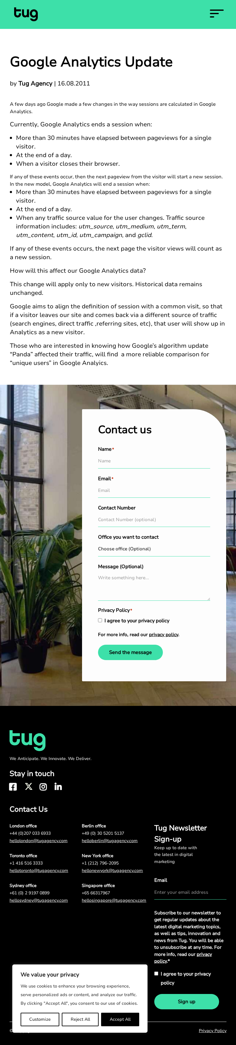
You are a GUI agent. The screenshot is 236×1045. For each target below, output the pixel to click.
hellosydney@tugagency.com (39, 900)
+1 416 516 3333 (26, 863)
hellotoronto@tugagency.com (39, 870)
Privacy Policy (212, 1031)
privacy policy (163, 634)
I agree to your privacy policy (136, 620)
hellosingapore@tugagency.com (114, 900)
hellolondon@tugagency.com (39, 841)
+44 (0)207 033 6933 (30, 833)
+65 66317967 (96, 893)
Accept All (120, 1019)
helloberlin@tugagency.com (110, 841)
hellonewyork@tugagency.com (112, 870)
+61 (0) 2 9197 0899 (29, 893)
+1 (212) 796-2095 (100, 863)
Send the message (130, 652)
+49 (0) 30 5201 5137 (103, 833)
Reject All (80, 1019)
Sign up (186, 1001)
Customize (40, 1019)
